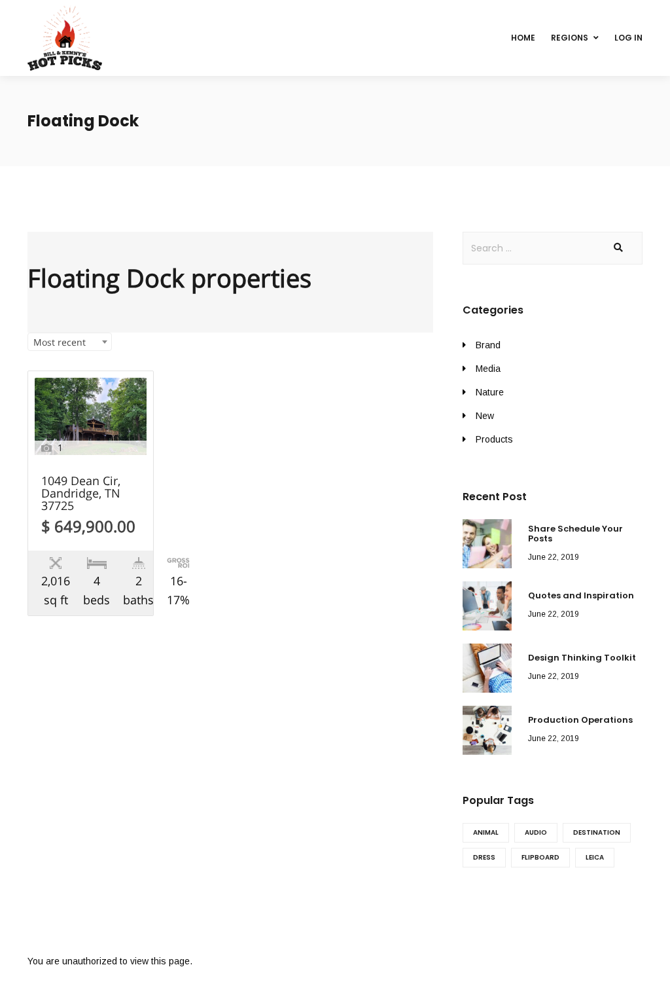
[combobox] (69, 342)
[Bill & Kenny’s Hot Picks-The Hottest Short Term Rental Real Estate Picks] (64, 38)
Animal (486, 832)
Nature (490, 392)
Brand (488, 345)
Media (488, 368)
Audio (536, 832)
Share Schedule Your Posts (575, 533)
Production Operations (580, 720)
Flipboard (540, 857)
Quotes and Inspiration (581, 595)
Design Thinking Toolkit (582, 657)
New (485, 415)
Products (494, 439)
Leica (595, 857)
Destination (596, 832)
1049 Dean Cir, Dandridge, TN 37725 (80, 494)
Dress (484, 857)
